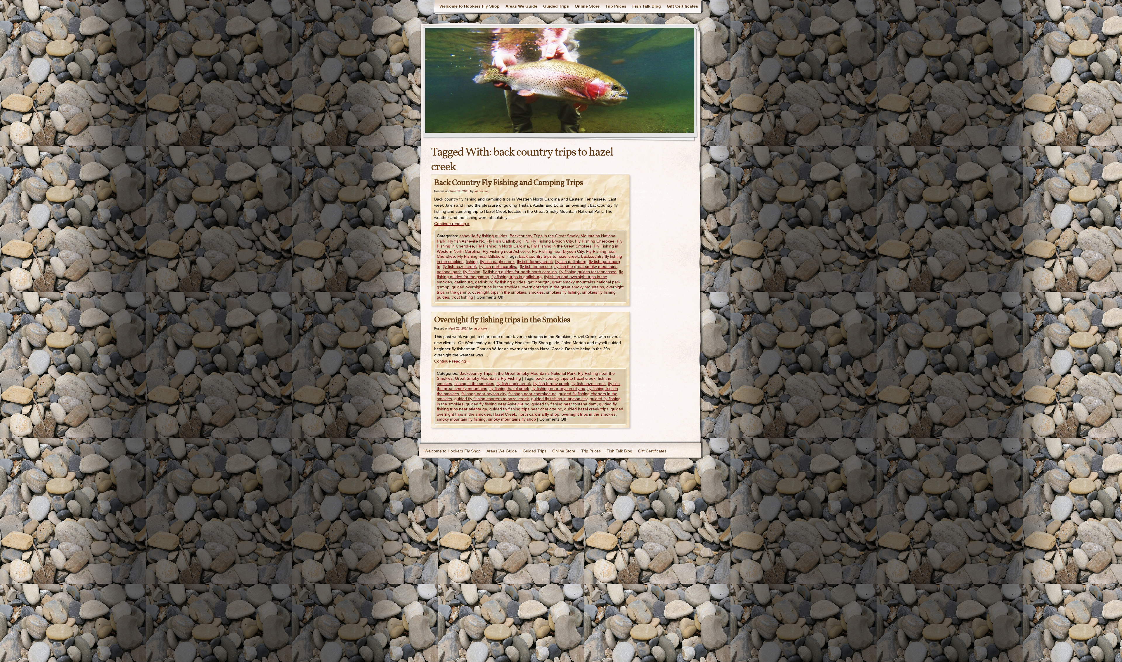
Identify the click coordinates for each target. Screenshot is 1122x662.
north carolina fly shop (538, 414)
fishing (472, 261)
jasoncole (481, 191)
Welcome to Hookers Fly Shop (469, 6)
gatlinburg (463, 282)
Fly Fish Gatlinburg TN (507, 241)
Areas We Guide (521, 6)
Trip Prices (615, 6)
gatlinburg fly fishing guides (500, 282)
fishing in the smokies (474, 383)
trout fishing (462, 297)
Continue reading (452, 223)
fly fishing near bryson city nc (558, 388)
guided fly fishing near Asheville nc (497, 404)
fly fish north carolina (498, 266)
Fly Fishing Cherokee (594, 241)
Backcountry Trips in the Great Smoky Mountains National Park (517, 373)
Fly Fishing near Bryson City (558, 251)
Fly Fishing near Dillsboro (480, 256)
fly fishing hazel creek (509, 388)
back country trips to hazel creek (549, 256)
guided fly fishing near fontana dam (564, 404)
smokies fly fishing (563, 292)
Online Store (587, 6)
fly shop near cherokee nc (532, 393)
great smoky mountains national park (586, 282)
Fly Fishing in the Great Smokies (561, 246)
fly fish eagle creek (497, 261)
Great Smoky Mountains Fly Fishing (488, 378)
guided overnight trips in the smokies (486, 287)
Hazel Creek (504, 414)
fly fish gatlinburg (570, 261)
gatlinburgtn (539, 282)
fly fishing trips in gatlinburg (516, 276)
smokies (536, 292)
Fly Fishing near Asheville (506, 251)
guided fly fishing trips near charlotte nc (525, 409)
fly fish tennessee (536, 266)
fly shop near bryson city (483, 393)
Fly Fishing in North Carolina (502, 246)
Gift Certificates (682, 6)
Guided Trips (556, 6)
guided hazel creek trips (586, 409)
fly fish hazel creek (460, 266)
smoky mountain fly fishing (461, 419)
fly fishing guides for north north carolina (520, 271)
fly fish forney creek (535, 261)
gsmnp (443, 287)
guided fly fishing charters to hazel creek (491, 398)
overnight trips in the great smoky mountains (563, 287)
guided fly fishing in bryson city (559, 398)
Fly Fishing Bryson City (552, 241)
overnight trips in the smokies (499, 292)
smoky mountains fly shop (512, 419)
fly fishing (471, 271)
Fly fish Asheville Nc (466, 241)
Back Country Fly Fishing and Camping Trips (508, 183)
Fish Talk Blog (646, 6)
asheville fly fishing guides (483, 236)
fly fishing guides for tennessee (588, 271)
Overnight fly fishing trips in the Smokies (502, 320)
